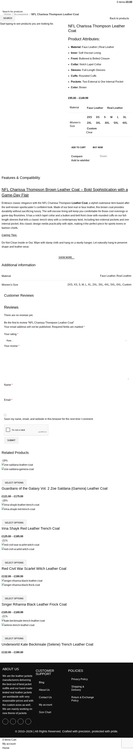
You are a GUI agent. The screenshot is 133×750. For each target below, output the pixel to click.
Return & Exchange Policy (82, 699)
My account (45, 704)
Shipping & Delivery (77, 688)
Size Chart (45, 712)
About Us (44, 689)
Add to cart (78, 147)
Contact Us (45, 697)
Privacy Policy (79, 679)
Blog (41, 682)
